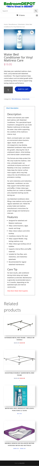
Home (6, 24)
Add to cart (23, 89)
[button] (32, 32)
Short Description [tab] (12, 108)
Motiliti (22, 463)
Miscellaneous (13, 24)
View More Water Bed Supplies (17, 291)
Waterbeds (21, 24)
